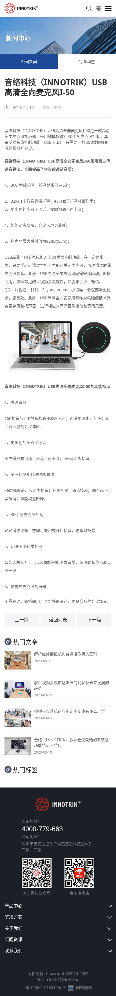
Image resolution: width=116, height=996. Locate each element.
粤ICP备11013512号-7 (45, 987)
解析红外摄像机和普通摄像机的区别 (65, 654)
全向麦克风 (73, 130)
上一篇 (21, 620)
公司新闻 (29, 61)
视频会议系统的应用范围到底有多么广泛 (69, 711)
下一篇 (94, 620)
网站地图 (84, 987)
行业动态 (87, 61)
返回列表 (58, 620)
